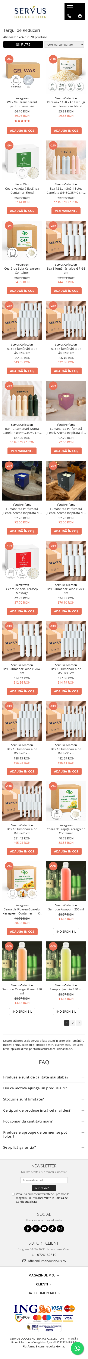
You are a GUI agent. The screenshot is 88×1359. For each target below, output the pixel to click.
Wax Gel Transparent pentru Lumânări (22, 104)
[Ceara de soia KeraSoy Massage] (22, 561)
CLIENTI (42, 1284)
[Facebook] (28, 1228)
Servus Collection (66, 98)
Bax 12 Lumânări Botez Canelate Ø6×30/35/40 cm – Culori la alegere (66, 190)
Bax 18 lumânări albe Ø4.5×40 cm (22, 831)
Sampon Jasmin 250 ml (66, 989)
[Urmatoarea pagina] (79, 1023)
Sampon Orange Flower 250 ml (22, 991)
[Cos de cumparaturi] (80, 16)
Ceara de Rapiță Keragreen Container (66, 831)
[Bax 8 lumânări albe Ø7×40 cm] (22, 641)
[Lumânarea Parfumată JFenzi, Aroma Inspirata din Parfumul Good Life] (22, 481)
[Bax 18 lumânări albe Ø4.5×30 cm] (66, 721)
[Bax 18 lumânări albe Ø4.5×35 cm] (66, 320)
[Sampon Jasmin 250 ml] (66, 961)
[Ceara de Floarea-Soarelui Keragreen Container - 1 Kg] (22, 881)
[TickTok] (52, 1228)
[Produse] (70, 8)
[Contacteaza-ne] (69, 16)
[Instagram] (60, 1228)
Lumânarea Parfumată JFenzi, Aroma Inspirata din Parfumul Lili (66, 511)
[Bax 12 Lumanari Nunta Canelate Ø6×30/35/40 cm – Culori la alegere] (22, 401)
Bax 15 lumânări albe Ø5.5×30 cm (22, 351)
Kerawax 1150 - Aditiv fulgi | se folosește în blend (66, 104)
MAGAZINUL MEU (42, 1275)
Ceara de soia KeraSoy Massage (22, 591)
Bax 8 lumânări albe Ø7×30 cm (66, 591)
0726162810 (46, 1255)
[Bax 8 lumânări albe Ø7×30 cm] (66, 561)
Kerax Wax (22, 184)
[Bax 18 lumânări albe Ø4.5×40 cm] (22, 801)
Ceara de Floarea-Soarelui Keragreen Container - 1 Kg (22, 911)
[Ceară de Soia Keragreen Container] (22, 240)
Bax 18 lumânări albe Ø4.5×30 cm (66, 751)
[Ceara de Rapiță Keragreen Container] (66, 801)
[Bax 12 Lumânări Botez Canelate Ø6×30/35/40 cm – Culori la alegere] (66, 160)
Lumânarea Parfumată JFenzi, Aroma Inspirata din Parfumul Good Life (22, 511)
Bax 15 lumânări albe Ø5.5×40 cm (22, 751)
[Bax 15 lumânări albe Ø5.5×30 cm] (22, 320)
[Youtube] (44, 1228)
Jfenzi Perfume (66, 425)
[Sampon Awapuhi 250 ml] (66, 881)
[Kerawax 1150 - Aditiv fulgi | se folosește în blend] (66, 74)
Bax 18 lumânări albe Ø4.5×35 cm (66, 351)
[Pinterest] (36, 1228)
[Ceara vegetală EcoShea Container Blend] (22, 160)
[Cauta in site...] (69, 24)
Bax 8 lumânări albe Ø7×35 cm (66, 270)
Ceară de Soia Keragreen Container (22, 270)
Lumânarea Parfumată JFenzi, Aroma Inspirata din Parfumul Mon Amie (66, 431)
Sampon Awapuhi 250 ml (66, 909)
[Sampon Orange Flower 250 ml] (22, 961)
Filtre (24, 44)
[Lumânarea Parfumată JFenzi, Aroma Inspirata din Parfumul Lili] (66, 481)
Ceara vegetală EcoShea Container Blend (22, 190)
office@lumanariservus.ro (46, 1261)
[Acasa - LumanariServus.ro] (30, 11)
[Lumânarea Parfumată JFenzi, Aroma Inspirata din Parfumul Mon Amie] (66, 401)
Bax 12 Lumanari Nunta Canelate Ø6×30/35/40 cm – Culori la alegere (22, 431)
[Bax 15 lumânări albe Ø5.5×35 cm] (66, 641)
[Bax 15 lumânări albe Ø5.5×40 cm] (22, 721)
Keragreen (22, 98)
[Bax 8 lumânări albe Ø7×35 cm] (66, 240)
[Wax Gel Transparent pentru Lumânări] (22, 74)
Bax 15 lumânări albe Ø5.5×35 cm (66, 671)
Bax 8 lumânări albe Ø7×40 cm (22, 671)
